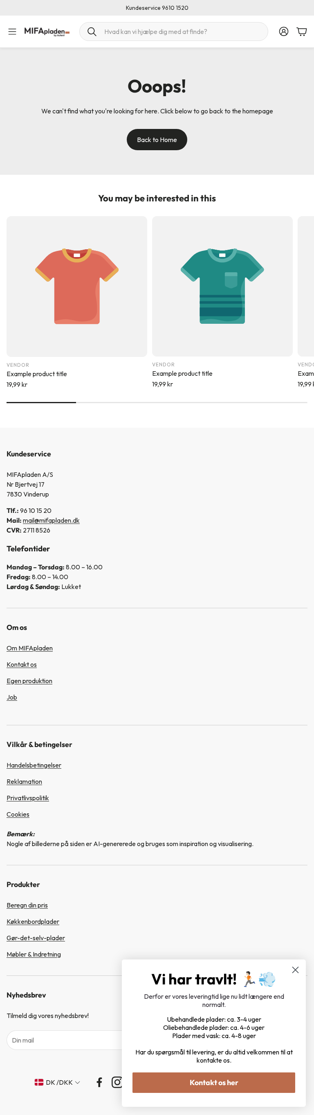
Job (12, 697)
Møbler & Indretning (34, 954)
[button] (174, 32)
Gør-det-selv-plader (36, 938)
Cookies (18, 814)
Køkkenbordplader (33, 921)
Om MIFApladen (30, 648)
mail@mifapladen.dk (51, 520)
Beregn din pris (27, 905)
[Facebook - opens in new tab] (99, 1082)
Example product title (37, 374)
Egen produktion (29, 681)
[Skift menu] (12, 31)
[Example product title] (77, 286)
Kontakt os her (214, 1082)
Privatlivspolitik (28, 798)
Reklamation (24, 781)
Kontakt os (22, 664)
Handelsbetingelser (34, 765)
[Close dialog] (295, 970)
